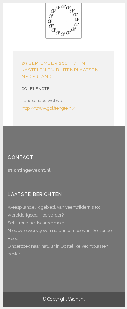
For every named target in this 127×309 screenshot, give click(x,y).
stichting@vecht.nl (29, 170)
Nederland (37, 76)
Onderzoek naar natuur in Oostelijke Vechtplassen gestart (58, 250)
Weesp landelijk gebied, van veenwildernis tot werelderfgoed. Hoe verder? (54, 211)
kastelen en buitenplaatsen (60, 70)
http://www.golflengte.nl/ (49, 108)
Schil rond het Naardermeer (36, 222)
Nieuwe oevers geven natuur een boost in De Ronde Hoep (60, 234)
